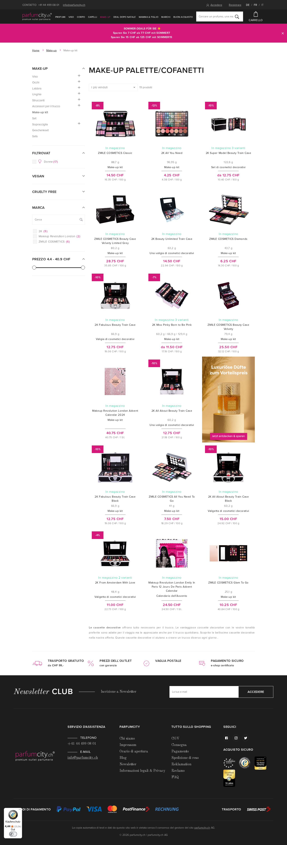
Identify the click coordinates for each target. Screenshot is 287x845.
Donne (51, 161)
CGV (175, 738)
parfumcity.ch (202, 827)
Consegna (179, 745)
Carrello (256, 20)
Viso (71, 17)
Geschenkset (40, 130)
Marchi (165, 17)
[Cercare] (237, 17)
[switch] (13, 834)
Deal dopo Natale (124, 17)
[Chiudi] (283, 33)
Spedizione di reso (185, 758)
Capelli (92, 17)
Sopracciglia (40, 124)
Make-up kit (40, 112)
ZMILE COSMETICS (54, 241)
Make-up (105, 17)
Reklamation (181, 764)
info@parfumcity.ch (74, 5)
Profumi (60, 17)
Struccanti (38, 100)
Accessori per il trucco (46, 106)
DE (248, 5)
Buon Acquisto (183, 17)
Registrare (235, 5)
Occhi (35, 82)
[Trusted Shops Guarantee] (247, 763)
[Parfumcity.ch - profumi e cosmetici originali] (37, 16)
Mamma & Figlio (148, 17)
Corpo (81, 17)
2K (43, 231)
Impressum (127, 745)
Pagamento (180, 751)
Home (35, 50)
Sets (35, 136)
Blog (123, 758)
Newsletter (127, 764)
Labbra (36, 88)
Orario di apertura (133, 751)
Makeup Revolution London (59, 236)
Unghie (36, 94)
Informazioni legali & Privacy (142, 771)
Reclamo (178, 771)
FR (255, 5)
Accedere (216, 5)
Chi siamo (127, 738)
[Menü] (19, 810)
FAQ (175, 777)
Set (34, 118)
